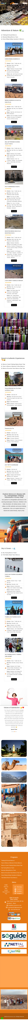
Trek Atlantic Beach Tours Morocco (9, 877)
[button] (1, 10)
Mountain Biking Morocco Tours (8, 870)
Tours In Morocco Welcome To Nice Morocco (11, 862)
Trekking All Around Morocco (8, 860)
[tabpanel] (14, 719)
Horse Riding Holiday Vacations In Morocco (11, 875)
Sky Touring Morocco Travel (7, 867)
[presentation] (12, 731)
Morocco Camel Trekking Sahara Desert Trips (11, 865)
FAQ (6, 893)
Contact (6, 890)
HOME (6, 884)
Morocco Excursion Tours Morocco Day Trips (11, 872)
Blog (6, 888)
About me (6, 886)
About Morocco (6, 891)
